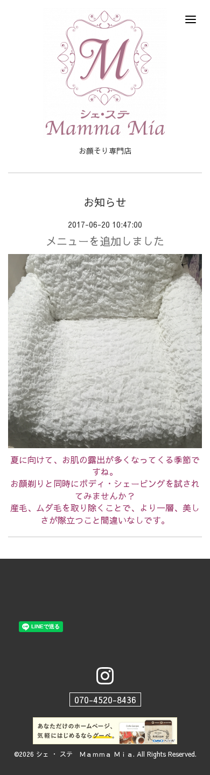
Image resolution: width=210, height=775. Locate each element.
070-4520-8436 (105, 699)
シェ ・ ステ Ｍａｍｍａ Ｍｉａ (84, 754)
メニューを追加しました (105, 241)
